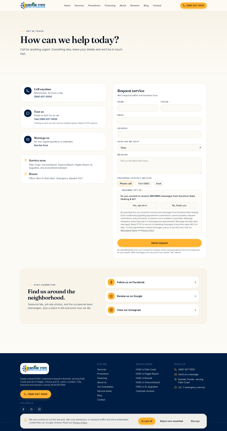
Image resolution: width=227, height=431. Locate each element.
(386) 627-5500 (195, 5)
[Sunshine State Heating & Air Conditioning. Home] (32, 5)
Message (122, 155)
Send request (159, 242)
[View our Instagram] (39, 409)
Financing (110, 5)
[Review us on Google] (31, 409)
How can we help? (128, 141)
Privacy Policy (147, 230)
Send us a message (188, 374)
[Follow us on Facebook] (23, 409)
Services (79, 5)
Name (121, 102)
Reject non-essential (171, 421)
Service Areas (104, 391)
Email (120, 115)
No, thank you (179, 205)
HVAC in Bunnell (144, 378)
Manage (195, 421)
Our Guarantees (105, 386)
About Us (102, 382)
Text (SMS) (144, 183)
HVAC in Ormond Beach (148, 382)
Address (122, 128)
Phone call (126, 183)
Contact (157, 5)
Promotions (94, 5)
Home (67, 5)
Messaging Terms (129, 230)
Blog (146, 5)
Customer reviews (145, 391)
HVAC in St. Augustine (147, 386)
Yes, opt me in (140, 205)
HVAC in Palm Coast (146, 369)
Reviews (134, 5)
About (123, 5)
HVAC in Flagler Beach (147, 373)
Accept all (146, 421)
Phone (165, 102)
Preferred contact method (134, 178)
